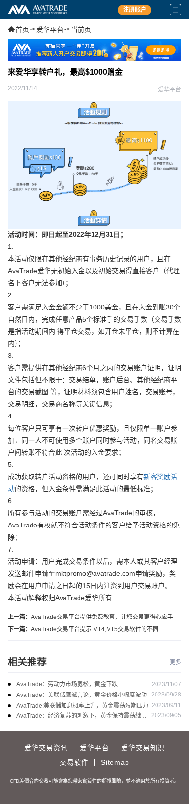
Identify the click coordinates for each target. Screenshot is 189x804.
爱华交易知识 (143, 748)
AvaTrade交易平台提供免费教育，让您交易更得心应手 (102, 617)
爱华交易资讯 (46, 748)
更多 (175, 662)
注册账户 (134, 9)
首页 (22, 29)
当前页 (81, 29)
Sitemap (115, 762)
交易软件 (74, 762)
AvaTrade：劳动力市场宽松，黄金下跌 (67, 684)
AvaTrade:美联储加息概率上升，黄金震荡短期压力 (82, 705)
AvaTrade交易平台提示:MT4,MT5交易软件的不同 (94, 629)
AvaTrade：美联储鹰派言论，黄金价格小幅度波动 (81, 695)
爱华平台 (49, 29)
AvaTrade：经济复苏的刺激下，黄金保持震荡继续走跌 (81, 716)
